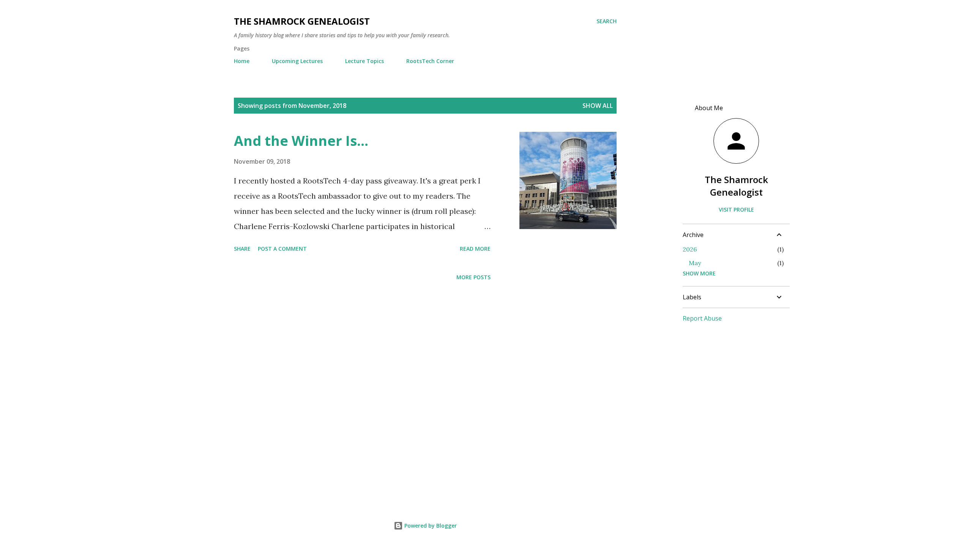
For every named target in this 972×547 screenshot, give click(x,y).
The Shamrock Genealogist (302, 21)
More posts (473, 277)
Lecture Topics (364, 61)
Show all (597, 105)
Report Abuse (702, 318)
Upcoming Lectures (297, 61)
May (695, 263)
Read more (475, 248)
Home (241, 61)
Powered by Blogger (430, 525)
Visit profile (736, 209)
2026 (690, 249)
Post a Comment (282, 248)
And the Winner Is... (301, 140)
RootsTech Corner (430, 61)
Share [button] (242, 248)
